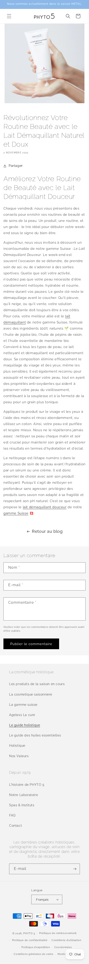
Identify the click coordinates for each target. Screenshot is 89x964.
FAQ (12, 815)
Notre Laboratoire (23, 795)
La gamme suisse (23, 704)
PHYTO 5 (29, 933)
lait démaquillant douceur (45, 507)
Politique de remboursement (58, 933)
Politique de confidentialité (29, 940)
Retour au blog (47, 531)
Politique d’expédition (35, 947)
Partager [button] (16, 166)
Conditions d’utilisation (66, 940)
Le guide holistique (24, 725)
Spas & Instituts (21, 805)
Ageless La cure (22, 715)
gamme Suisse (15, 513)
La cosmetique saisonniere (30, 694)
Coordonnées (63, 947)
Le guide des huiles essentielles (35, 735)
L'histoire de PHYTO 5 (26, 784)
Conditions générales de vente (33, 954)
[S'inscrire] (75, 869)
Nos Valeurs (19, 756)
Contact (15, 825)
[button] (9, 16)
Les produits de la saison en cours (37, 684)
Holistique (17, 745)
